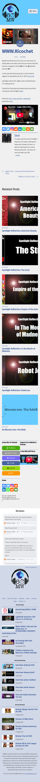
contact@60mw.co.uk (30, 773)
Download (26, 99)
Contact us (21, 601)
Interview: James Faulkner (26, 680)
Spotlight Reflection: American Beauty (19, 231)
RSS (11, 101)
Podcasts (21, 598)
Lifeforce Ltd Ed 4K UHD (26, 177)
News (28, 598)
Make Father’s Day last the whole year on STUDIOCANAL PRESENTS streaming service (19, 629)
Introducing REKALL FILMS (26, 609)
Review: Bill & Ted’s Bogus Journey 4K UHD (26, 744)
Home (4, 598)
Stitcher (12, 458)
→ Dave (17, 155)
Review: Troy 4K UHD (24, 736)
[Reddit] (16, 129)
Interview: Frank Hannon (25, 687)
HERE (21, 91)
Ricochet (31, 76)
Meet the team (12, 598)
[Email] (32, 129)
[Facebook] (4, 129)
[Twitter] (8, 129)
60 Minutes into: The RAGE (14, 430)
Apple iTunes (12, 453)
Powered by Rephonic (31, 567)
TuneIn (12, 463)
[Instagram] (12, 129)
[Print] (28, 129)
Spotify (12, 468)
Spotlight (23, 57)
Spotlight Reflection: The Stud (15, 270)
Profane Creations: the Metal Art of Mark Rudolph (26, 651)
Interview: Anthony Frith (25, 665)
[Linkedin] (20, 129)
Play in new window (15, 99)
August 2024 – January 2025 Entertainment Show (19, 172)
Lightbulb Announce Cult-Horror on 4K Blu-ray (26, 618)
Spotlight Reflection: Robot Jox (16, 390)
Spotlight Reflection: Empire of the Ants (20, 309)
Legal (15, 601)
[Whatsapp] (24, 129)
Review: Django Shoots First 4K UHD (27, 710)
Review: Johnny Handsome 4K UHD (26, 727)
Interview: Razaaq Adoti (25, 672)
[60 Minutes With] (10, 21)
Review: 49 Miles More (24, 719)
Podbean (12, 448)
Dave (16, 57)
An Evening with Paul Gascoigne (24, 642)
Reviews (34, 598)
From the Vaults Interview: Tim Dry (26, 696)
